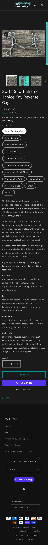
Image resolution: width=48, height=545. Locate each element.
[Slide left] (3, 81)
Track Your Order (12, 445)
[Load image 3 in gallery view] (24, 80)
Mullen (8, 192)
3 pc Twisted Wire (13, 158)
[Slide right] (45, 81)
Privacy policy (35, 531)
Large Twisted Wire (14, 131)
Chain (30, 185)
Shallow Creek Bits (22, 527)
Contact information (25, 539)
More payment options (24, 390)
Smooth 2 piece (12, 185)
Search (8, 426)
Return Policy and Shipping (17, 438)
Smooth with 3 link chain (17, 165)
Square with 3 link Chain (17, 172)
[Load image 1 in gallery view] (11, 80)
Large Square (11, 138)
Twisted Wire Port (13, 179)
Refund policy (22, 531)
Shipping (5, 113)
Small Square (11, 151)
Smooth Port (35, 179)
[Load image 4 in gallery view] (36, 80)
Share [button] (7, 397)
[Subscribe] (37, 469)
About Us (9, 432)
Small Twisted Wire (14, 144)
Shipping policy (32, 535)
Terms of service (18, 535)
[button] (6, 5)
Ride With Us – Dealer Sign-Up (18, 451)
